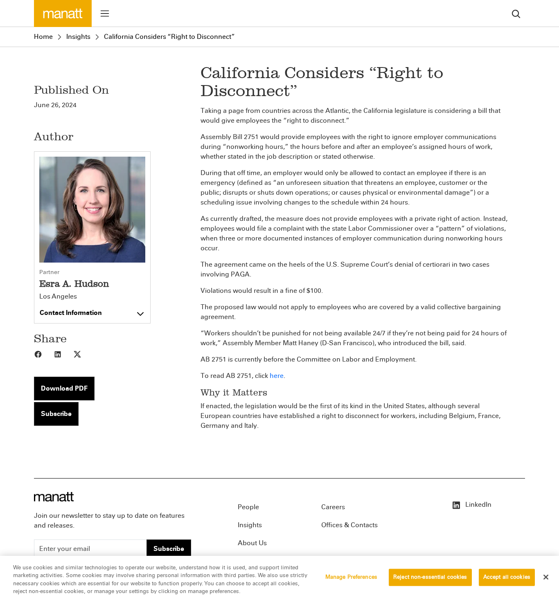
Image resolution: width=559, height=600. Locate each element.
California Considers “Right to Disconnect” (169, 36)
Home (43, 36)
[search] (516, 13)
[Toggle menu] (105, 13)
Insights (78, 36)
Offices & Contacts (349, 525)
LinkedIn (477, 504)
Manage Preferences (351, 577)
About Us (252, 543)
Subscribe (56, 414)
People (248, 507)
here (277, 376)
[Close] (546, 577)
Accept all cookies (506, 577)
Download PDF (64, 388)
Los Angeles (58, 296)
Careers (333, 507)
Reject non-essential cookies (430, 577)
